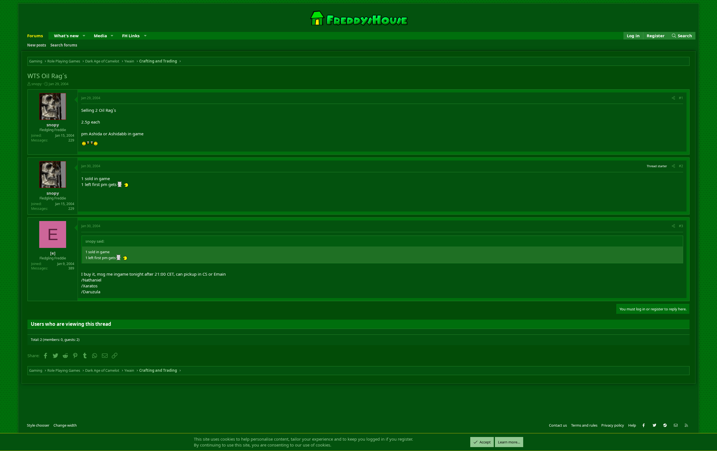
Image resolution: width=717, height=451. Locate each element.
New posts (36, 45)
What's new (66, 35)
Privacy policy (612, 425)
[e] (52, 253)
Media (100, 35)
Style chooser (38, 425)
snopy (36, 83)
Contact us (558, 425)
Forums (35, 35)
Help (632, 425)
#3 (681, 226)
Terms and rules (584, 425)
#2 (681, 166)
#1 (681, 98)
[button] (84, 35)
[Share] (673, 98)
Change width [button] (65, 425)
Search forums (63, 45)
